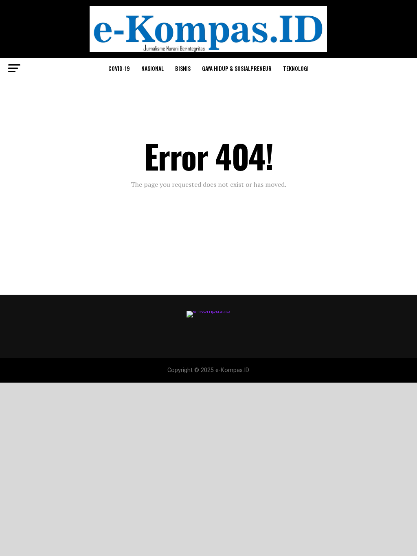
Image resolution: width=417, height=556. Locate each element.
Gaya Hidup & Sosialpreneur (237, 68)
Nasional (152, 68)
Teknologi (296, 68)
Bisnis (183, 68)
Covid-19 (119, 68)
